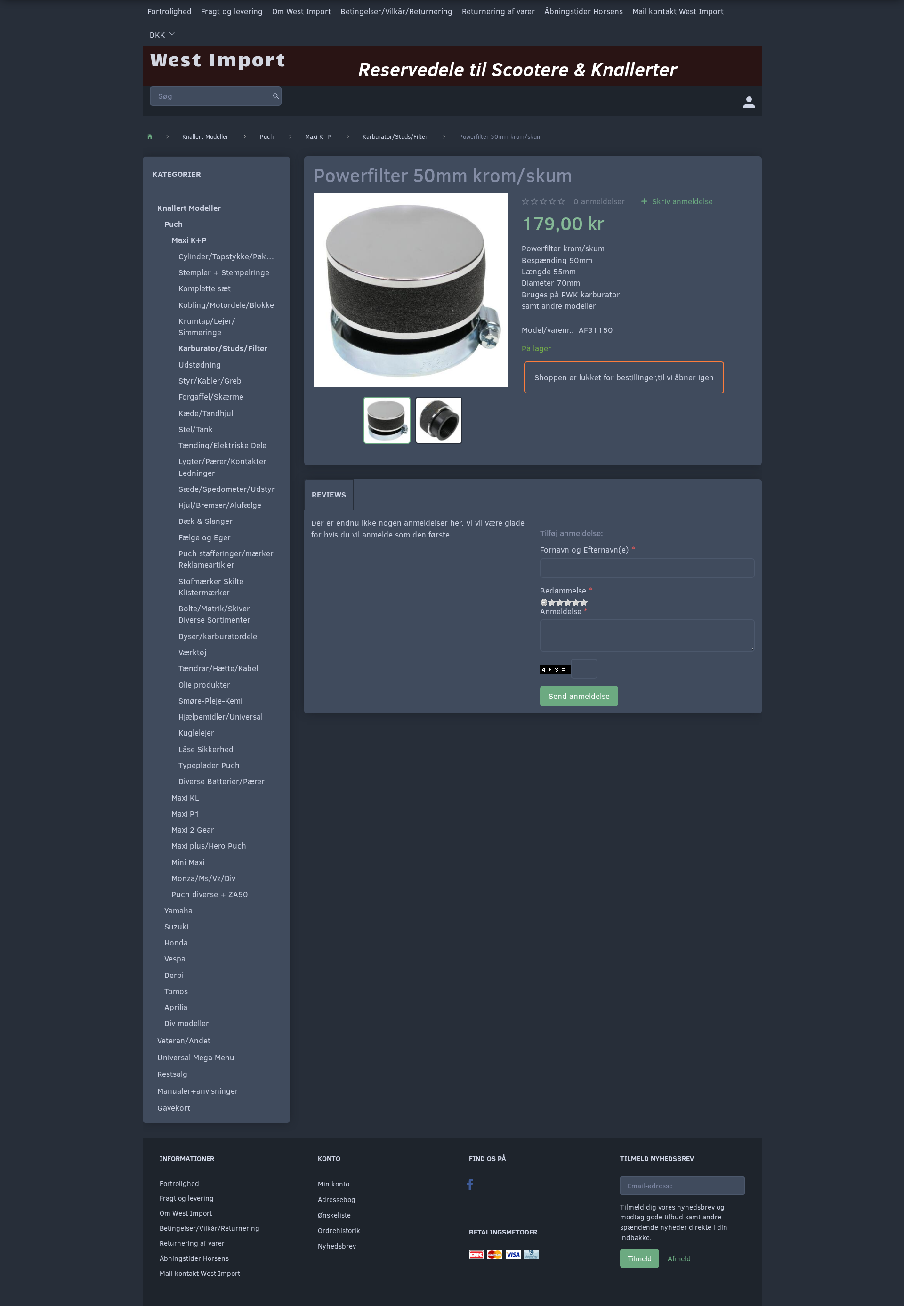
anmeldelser (599, 201)
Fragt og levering (232, 11)
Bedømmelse (563, 590)
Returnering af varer (498, 11)
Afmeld (679, 1258)
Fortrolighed (169, 11)
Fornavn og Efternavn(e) (584, 549)
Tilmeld (640, 1258)
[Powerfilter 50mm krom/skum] (411, 290)
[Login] (749, 101)
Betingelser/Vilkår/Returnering (396, 11)
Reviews (329, 494)
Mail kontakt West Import (678, 11)
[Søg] (276, 96)
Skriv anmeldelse (681, 201)
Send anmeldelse (579, 695)
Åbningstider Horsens (583, 11)
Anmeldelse (560, 611)
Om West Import (301, 11)
